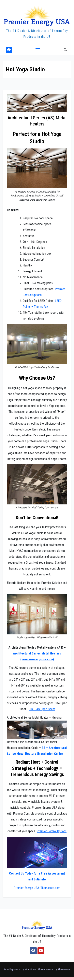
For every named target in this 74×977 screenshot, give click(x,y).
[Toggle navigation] (38, 50)
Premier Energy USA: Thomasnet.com (37, 888)
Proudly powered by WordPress (20, 969)
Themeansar (64, 969)
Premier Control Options (52, 831)
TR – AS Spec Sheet (42, 709)
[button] (65, 50)
